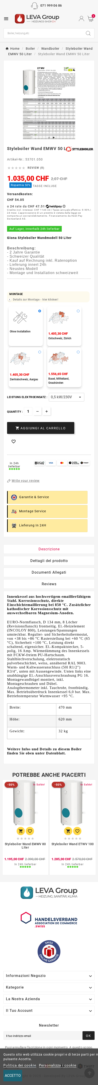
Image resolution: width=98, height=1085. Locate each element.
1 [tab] (49, 137)
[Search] (88, 33)
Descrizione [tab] (49, 549)
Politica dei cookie (19, 1065)
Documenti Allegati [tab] (49, 572)
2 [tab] (53, 137)
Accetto (13, 1075)
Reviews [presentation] (49, 584)
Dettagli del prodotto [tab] (49, 561)
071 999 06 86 (51, 5)
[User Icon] (81, 18)
